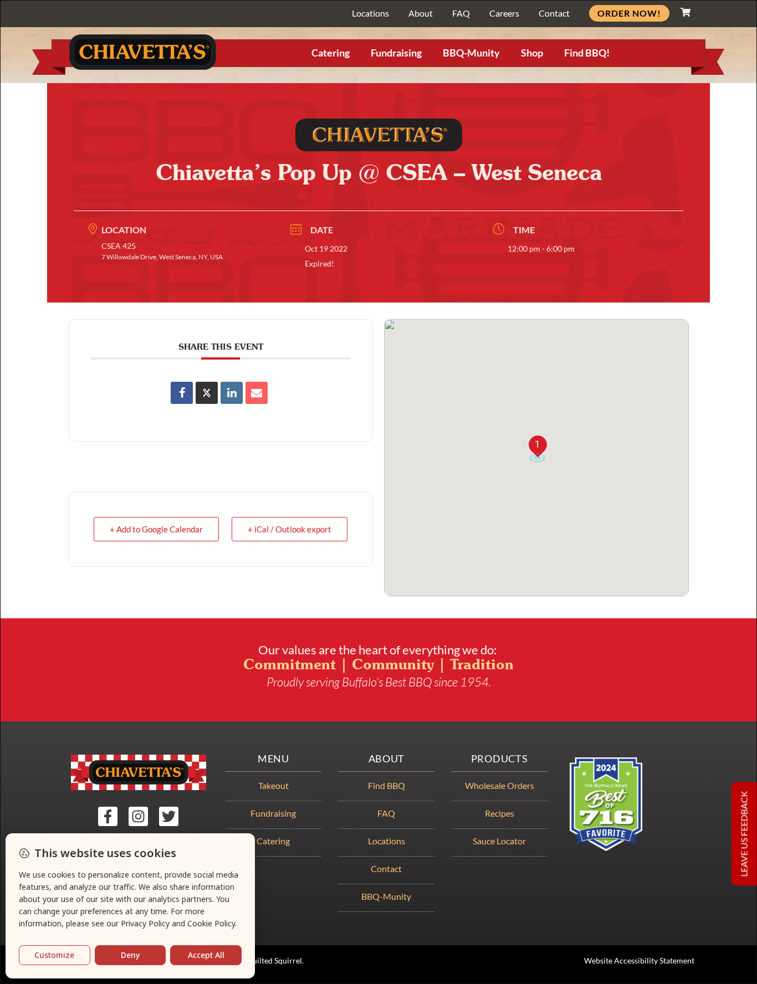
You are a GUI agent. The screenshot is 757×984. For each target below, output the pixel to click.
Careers (504, 13)
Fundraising (396, 53)
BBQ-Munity (471, 53)
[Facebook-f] (107, 816)
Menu (273, 759)
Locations (370, 13)
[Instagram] (138, 816)
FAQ (461, 13)
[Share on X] (207, 393)
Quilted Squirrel (274, 960)
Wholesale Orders (499, 785)
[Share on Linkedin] (232, 393)
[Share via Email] (256, 393)
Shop (532, 53)
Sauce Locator (499, 841)
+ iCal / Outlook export (289, 529)
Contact (554, 13)
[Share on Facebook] (182, 393)
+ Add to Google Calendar (156, 529)
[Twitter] (168, 816)
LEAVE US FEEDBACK (744, 834)
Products (499, 759)
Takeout (273, 785)
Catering (330, 53)
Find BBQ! (587, 53)
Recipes (499, 813)
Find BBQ (386, 785)
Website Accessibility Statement (639, 960)
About (420, 13)
